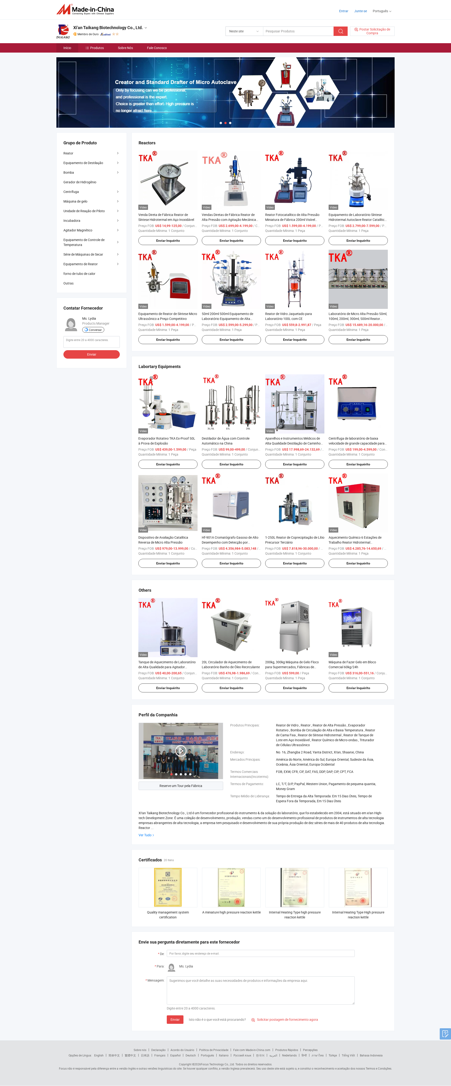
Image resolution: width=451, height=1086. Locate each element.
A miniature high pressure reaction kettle (231, 912)
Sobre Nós (125, 48)
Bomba (68, 172)
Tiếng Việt (348, 1055)
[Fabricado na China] (86, 9)
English (99, 1055)
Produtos (97, 48)
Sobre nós (140, 1050)
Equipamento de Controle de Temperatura (84, 242)
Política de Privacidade (213, 1050)
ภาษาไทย (318, 1055)
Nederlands (289, 1055)
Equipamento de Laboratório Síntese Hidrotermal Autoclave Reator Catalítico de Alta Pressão (357, 219)
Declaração (158, 1050)
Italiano (224, 1055)
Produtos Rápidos (286, 1050)
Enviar (175, 1019)
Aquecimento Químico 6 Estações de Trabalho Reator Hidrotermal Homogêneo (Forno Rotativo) (355, 542)
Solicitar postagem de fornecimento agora (284, 1019)
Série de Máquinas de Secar (83, 254)
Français (159, 1055)
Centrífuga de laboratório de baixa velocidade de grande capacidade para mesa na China (357, 443)
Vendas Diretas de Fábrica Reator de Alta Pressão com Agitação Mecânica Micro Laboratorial (229, 219)
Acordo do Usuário (182, 1050)
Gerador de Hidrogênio (79, 182)
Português (207, 1055)
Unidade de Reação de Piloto (84, 211)
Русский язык (242, 1055)
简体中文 (114, 1055)
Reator (68, 153)
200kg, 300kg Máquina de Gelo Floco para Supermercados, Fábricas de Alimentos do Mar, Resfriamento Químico (294, 667)
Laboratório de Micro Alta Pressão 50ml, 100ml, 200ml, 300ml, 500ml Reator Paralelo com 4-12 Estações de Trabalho (358, 318)
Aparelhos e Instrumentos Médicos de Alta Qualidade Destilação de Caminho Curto (293, 443)
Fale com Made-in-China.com (251, 1050)
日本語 (145, 1055)
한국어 (260, 1055)
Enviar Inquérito (168, 240)
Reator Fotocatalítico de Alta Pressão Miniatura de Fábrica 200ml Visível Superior (292, 219)
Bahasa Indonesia (371, 1055)
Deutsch (191, 1055)
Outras (68, 283)
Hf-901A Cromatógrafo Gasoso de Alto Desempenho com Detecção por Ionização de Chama (230, 542)
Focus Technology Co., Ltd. (218, 1064)
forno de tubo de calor (79, 273)
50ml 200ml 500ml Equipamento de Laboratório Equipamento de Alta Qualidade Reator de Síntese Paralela (228, 318)
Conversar (95, 330)
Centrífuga (71, 191)
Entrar (343, 11)
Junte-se (360, 11)
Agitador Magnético (77, 230)
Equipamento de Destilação (83, 163)
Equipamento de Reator (80, 264)
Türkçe (333, 1055)
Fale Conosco (157, 48)
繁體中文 (130, 1055)
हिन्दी (304, 1055)
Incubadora (71, 220)
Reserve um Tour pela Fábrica (180, 785)
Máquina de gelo (75, 201)
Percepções (310, 1050)
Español (175, 1055)
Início (67, 48)
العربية (273, 1055)
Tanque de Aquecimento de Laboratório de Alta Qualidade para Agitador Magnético (167, 667)
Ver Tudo (145, 835)
